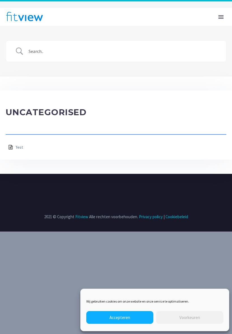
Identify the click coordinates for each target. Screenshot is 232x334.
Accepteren (119, 317)
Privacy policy (151, 216)
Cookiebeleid (177, 216)
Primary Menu (221, 17)
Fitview (81, 216)
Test (19, 147)
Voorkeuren (189, 317)
